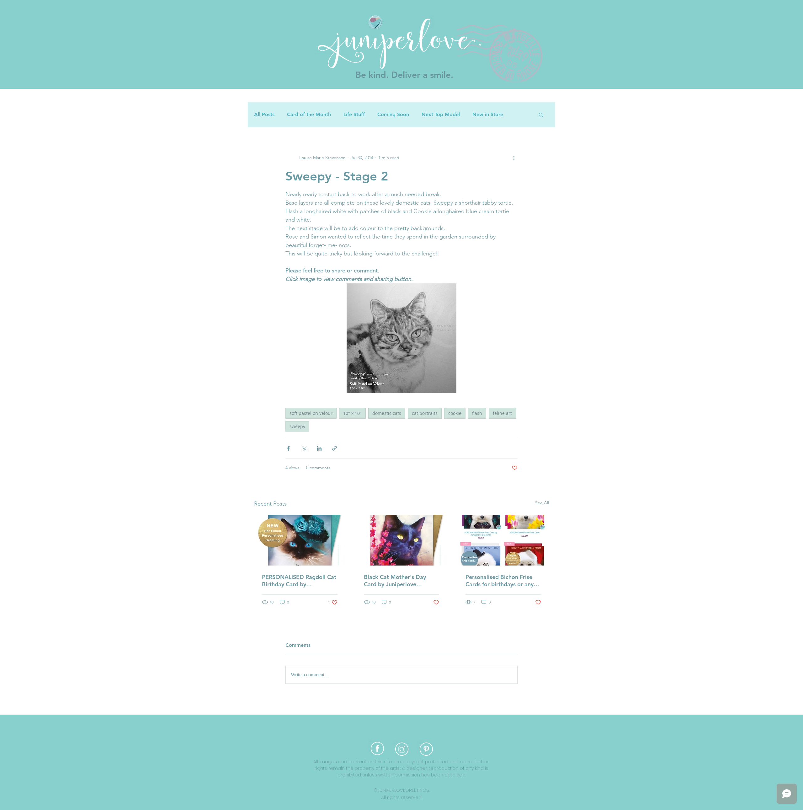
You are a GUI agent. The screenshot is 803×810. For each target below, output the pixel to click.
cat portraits (425, 413)
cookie (454, 413)
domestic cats (386, 413)
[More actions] (514, 157)
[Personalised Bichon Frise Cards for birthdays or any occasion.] (503, 540)
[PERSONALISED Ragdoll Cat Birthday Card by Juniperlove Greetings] (299, 540)
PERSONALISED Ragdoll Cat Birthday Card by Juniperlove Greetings (299, 580)
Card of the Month (309, 114)
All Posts (264, 114)
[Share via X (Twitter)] (304, 448)
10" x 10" (352, 413)
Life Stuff (354, 114)
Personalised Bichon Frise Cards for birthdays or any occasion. (499, 580)
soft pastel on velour (311, 413)
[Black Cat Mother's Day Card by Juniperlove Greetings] (401, 540)
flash (477, 413)
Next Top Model (441, 114)
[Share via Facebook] (288, 448)
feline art (502, 413)
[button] (541, 114)
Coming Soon (393, 114)
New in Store (487, 114)
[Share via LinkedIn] (319, 448)
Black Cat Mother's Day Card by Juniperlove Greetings (395, 580)
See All (542, 503)
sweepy (297, 426)
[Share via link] (335, 448)
